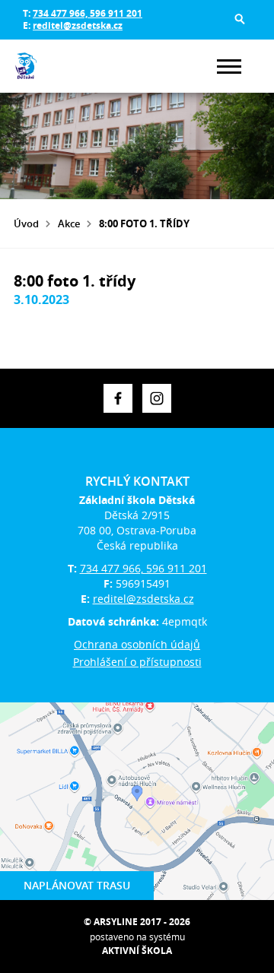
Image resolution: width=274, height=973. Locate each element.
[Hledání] (239, 19)
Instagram (156, 398)
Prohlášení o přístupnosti (137, 661)
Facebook (118, 398)
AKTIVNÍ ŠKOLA (137, 950)
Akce (69, 223)
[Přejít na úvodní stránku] (59, 66)
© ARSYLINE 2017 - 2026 (137, 921)
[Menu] (229, 66)
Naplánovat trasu (77, 885)
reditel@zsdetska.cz (78, 25)
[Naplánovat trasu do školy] (137, 801)
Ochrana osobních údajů (137, 644)
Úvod (26, 223)
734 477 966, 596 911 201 (87, 13)
